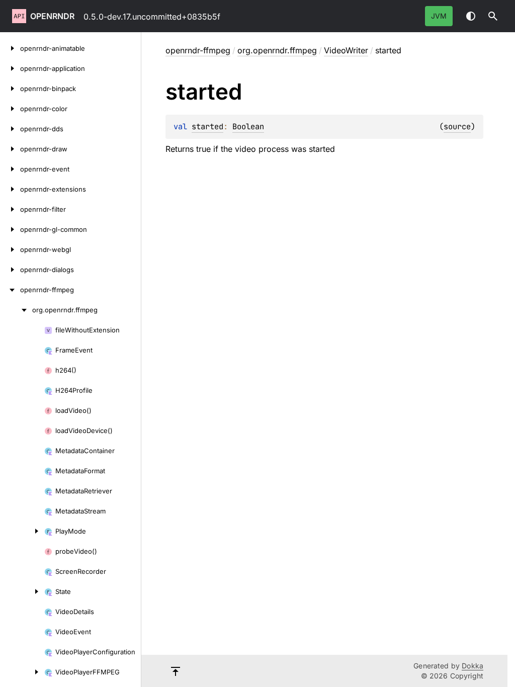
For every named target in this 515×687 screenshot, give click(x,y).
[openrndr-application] (10, 68)
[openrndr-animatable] (10, 48)
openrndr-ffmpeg (197, 50)
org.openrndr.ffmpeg (277, 50)
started (207, 126)
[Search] (493, 16)
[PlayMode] (22, 531)
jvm (439, 16)
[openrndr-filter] (10, 209)
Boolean (248, 126)
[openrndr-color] (10, 109)
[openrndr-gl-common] (10, 229)
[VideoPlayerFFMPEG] (22, 672)
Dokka (472, 665)
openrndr (52, 16)
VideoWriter (346, 50)
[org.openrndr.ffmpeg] (16, 310)
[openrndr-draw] (10, 149)
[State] (22, 591)
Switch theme (471, 16)
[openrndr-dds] (10, 129)
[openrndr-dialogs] (10, 270)
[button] (493, 16)
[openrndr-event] (10, 169)
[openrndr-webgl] (10, 249)
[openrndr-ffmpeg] (10, 290)
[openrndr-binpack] (10, 88)
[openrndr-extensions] (10, 189)
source (457, 126)
